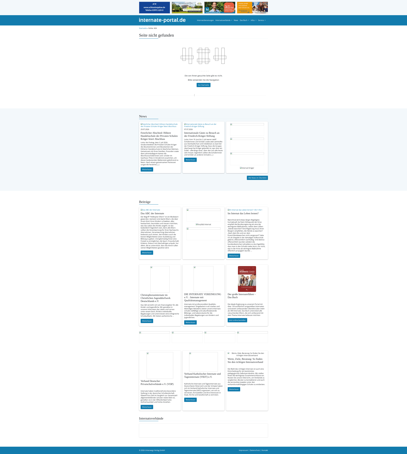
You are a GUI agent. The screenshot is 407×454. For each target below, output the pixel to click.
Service (261, 20)
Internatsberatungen (205, 20)
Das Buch (244, 20)
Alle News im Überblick (257, 178)
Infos (253, 20)
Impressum (243, 450)
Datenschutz (255, 450)
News (236, 20)
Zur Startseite (203, 85)
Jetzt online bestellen (237, 320)
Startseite (143, 28)
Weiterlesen (147, 169)
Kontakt (265, 450)
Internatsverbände (223, 20)
